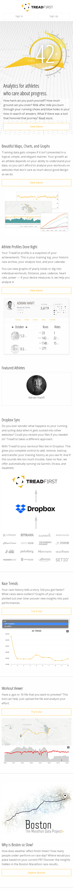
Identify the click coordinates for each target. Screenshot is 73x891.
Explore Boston (36, 872)
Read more (45, 118)
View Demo (36, 126)
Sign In (19, 16)
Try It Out (36, 611)
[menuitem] (20, 16)
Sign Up (54, 16)
